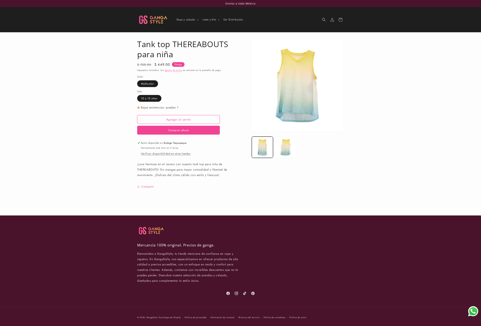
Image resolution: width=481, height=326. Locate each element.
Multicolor (147, 84)
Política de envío (297, 317)
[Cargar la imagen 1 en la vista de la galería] (262, 147)
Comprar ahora (178, 130)
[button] (187, 19)
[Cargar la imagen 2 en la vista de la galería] (285, 147)
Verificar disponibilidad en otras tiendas (166, 153)
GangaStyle (152, 317)
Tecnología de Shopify (170, 317)
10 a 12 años (149, 98)
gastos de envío (173, 70)
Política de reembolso (275, 317)
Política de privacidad (195, 317)
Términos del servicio (249, 317)
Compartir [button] (147, 186)
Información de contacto (222, 317)
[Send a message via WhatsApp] (473, 311)
